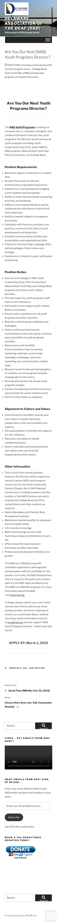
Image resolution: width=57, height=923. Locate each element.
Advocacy (15, 668)
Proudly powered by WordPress (21, 915)
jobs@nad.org (15, 622)
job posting (37, 668)
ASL (25, 668)
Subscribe (14, 817)
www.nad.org (17, 595)
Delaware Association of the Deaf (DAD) (24, 23)
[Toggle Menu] (47, 39)
